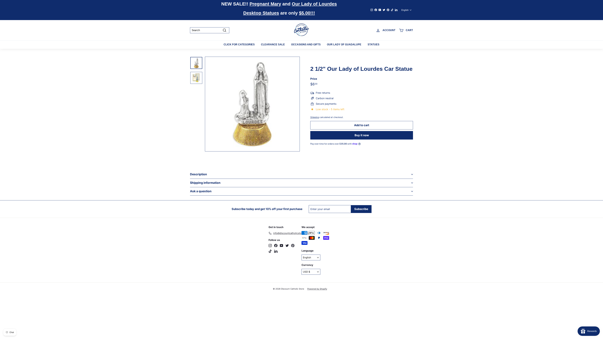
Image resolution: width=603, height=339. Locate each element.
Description (198, 174)
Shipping (314, 117)
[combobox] (209, 30)
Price (313, 78)
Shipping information (205, 183)
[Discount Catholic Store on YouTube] (281, 245)
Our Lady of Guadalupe (344, 44)
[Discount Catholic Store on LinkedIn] (275, 251)
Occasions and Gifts (306, 44)
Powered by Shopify (317, 289)
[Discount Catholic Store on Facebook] (275, 245)
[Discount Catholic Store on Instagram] (270, 245)
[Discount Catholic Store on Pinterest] (292, 245)
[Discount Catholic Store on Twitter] (287, 245)
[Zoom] (252, 104)
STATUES (373, 44)
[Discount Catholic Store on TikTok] (270, 251)
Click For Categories (239, 44)
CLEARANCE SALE (273, 44)
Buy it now (362, 135)
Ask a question (201, 191)
